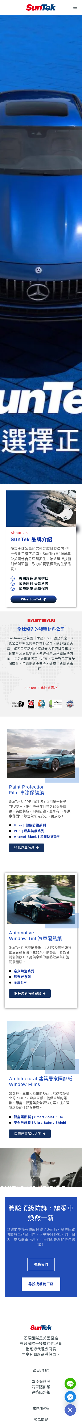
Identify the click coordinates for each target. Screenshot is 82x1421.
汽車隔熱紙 (41, 1387)
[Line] (70, 1383)
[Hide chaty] (70, 1410)
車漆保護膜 (41, 1382)
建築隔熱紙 (41, 1392)
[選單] (75, 7)
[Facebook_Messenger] (70, 1397)
